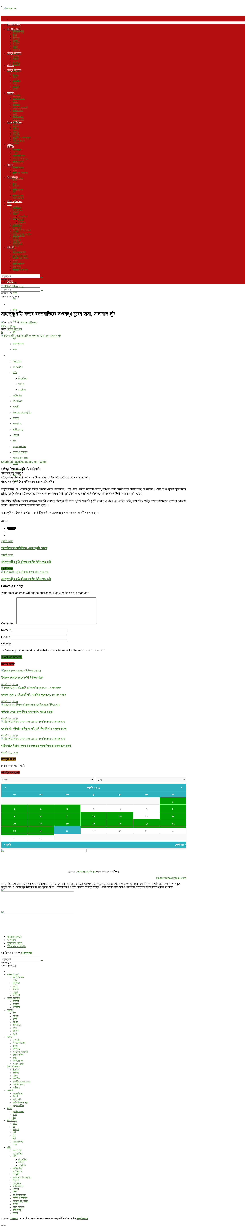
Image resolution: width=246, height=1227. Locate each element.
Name (6, 630)
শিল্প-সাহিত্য (12, 304)
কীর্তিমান (16, 125)
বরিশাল (15, 77)
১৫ (173, 816)
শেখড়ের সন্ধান (19, 140)
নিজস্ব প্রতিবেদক (29, 322)
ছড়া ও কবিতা (18, 110)
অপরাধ (15, 463)
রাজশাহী (16, 86)
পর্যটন (15, 372)
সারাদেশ (10, 65)
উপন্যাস (16, 186)
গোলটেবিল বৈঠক (19, 98)
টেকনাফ (16, 43)
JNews (14, 1218)
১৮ (67, 823)
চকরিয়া (15, 41)
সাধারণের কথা (18, 189)
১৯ (93, 823)
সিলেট (15, 89)
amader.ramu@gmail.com (171, 877)
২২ (173, 823)
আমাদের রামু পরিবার (20, 457)
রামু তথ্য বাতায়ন (19, 446)
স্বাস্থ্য (15, 270)
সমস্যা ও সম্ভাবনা (20, 452)
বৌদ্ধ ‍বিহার (22, 378)
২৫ (67, 830)
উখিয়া (15, 35)
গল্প (14, 183)
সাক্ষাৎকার (16, 104)
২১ (146, 823)
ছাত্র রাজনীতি (18, 161)
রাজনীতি (10, 146)
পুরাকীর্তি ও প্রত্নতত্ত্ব (21, 229)
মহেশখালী (16, 64)
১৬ (14, 823)
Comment (8, 623)
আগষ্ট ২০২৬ (93, 787)
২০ (120, 823)
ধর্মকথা (15, 101)
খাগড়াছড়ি (16, 62)
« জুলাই (7, 844)
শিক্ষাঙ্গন (16, 435)
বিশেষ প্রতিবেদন (14, 122)
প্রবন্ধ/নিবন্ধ (18, 343)
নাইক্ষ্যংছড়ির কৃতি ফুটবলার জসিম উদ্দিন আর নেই (26, 579)
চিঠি (14, 332)
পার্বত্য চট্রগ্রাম (14, 53)
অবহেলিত (16, 134)
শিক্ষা (14, 440)
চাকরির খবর (17, 395)
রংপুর (15, 83)
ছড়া (14, 338)
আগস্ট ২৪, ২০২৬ (9, 735)
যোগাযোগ (11, 939)
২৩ (14, 830)
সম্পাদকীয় (16, 95)
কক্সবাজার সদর (18, 32)
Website (6, 643)
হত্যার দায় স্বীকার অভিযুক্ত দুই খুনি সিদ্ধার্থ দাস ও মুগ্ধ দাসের (33, 728)
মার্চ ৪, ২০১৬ (7, 325)
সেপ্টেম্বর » (180, 844)
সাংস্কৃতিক (17, 423)
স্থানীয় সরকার (18, 287)
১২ (93, 816)
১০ (40, 816)
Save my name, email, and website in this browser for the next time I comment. (55, 650)
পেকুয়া (15, 46)
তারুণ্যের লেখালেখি (20, 172)
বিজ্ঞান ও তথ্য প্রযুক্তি (22, 412)
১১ (67, 816)
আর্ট (14, 326)
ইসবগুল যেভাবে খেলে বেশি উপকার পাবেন (22, 677)
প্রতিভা (16, 128)
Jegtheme (82, 1218)
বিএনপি (15, 152)
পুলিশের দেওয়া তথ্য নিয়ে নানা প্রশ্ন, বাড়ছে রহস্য (27, 711)
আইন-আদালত (18, 264)
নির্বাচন (10, 164)
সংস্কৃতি (16, 406)
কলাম (15, 113)
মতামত (10, 92)
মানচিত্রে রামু (18, 429)
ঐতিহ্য (15, 218)
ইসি (14, 298)
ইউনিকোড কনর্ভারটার (16, 946)
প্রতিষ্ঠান (16, 143)
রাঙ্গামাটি (16, 59)
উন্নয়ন (16, 418)
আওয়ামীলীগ (17, 149)
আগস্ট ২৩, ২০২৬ (9, 752)
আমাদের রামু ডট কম (86, 871)
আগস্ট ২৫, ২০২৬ (9, 684)
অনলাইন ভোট (18, 195)
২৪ (40, 830)
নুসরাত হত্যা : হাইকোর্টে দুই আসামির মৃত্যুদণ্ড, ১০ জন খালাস (33, 694)
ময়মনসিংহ (17, 80)
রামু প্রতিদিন (18, 366)
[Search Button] (42, 277)
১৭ (40, 823)
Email (5, 637)
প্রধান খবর (17, 361)
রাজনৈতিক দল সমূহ (20, 269)
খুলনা (15, 74)
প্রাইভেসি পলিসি (14, 943)
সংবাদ (15, 349)
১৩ (120, 816)
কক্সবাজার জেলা (14, 24)
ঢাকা (14, 68)
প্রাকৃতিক (22, 389)
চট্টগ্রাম (15, 71)
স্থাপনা (21, 383)
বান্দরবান (16, 56)
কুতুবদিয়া (16, 38)
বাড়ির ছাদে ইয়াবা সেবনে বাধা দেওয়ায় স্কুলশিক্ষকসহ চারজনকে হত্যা (36, 745)
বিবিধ (9, 355)
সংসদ (15, 292)
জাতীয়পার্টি (17, 155)
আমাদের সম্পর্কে (14, 936)
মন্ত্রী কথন (17, 267)
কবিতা (15, 309)
